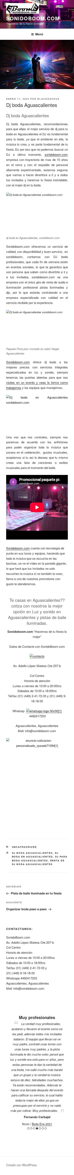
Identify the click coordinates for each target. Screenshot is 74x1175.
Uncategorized (24, 846)
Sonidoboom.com (18, 362)
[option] (37, 1065)
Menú (39, 34)
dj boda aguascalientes (32, 852)
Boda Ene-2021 (42, 1124)
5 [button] (40, 1128)
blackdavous (48, 98)
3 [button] (34, 1128)
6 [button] (43, 1128)
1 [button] (28, 1128)
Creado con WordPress (21, 1165)
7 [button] (46, 1128)
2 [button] (31, 1128)
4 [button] (37, 1128)
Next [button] (66, 1068)
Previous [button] (7, 1068)
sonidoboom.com (33, 18)
